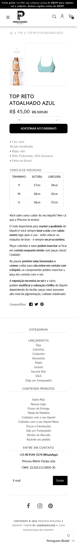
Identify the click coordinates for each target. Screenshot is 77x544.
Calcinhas (38, 349)
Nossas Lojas (38, 404)
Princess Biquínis (49, 521)
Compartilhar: (17, 304)
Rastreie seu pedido (38, 439)
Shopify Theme (22, 525)
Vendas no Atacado (38, 435)
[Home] (12, 32)
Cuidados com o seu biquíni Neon (38, 421)
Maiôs (38, 362)
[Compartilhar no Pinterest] (42, 305)
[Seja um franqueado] (38, 380)
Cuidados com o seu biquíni (38, 417)
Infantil (38, 367)
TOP (20, 32)
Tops (38, 345)
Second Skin (38, 371)
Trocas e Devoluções (38, 426)
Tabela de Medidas (38, 412)
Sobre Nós (38, 399)
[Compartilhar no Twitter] (36, 305)
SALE (38, 376)
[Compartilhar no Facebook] (31, 305)
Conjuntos (38, 353)
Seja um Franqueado (38, 430)
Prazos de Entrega (38, 408)
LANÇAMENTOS (38, 340)
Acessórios (38, 358)
